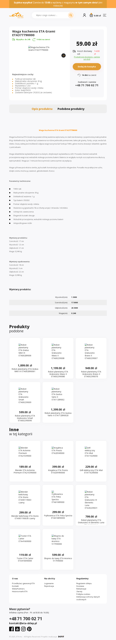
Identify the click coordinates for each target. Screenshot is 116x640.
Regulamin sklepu (84, 583)
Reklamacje (81, 588)
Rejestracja (49, 586)
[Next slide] (63, 55)
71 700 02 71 (25, 619)
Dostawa (80, 586)
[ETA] (16, 15)
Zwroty (79, 591)
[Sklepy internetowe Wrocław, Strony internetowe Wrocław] (61, 636)
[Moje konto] (84, 15)
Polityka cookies (83, 594)
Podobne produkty (70, 109)
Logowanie (49, 583)
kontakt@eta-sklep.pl (23, 623)
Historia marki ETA (19, 591)
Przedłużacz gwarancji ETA (23, 583)
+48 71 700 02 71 (86, 85)
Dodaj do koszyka (87, 66)
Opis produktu (42, 109)
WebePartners (18, 588)
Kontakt (15, 586)
